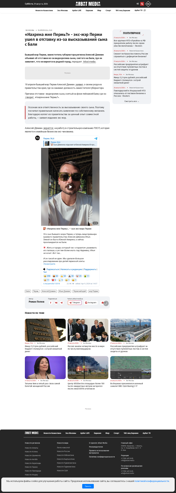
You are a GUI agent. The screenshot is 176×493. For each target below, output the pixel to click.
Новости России (63, 451)
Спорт (108, 10)
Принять (88, 486)
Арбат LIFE (76, 10)
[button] (106, 303)
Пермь (36, 291)
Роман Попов (36, 301)
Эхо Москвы (62, 10)
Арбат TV (139, 10)
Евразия (89, 10)
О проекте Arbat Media (98, 443)
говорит (29, 97)
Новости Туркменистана (66, 463)
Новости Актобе (31, 459)
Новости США (62, 471)
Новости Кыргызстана (66, 459)
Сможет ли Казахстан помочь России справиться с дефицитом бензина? (131, 55)
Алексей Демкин (49, 291)
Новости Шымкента (32, 455)
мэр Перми (93, 291)
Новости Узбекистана (65, 455)
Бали (28, 291)
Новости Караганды (33, 463)
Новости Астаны (31, 452)
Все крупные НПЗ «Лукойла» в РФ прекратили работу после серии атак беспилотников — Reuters (129, 43)
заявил (79, 84)
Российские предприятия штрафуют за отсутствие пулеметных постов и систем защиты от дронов (131, 67)
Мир (99, 10)
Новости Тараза (31, 467)
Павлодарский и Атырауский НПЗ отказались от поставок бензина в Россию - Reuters (129, 93)
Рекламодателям (96, 447)
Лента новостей (63, 448)
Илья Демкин (64, 291)
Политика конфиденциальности (102, 457)
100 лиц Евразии (123, 10)
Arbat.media (89, 61)
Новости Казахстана (44, 10)
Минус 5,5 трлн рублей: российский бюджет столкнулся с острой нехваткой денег (130, 80)
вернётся (48, 128)
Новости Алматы (31, 448)
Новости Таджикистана (66, 467)
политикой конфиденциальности (152, 481)
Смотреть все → (131, 101)
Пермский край (79, 291)
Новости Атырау (31, 475)
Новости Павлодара (33, 471)
